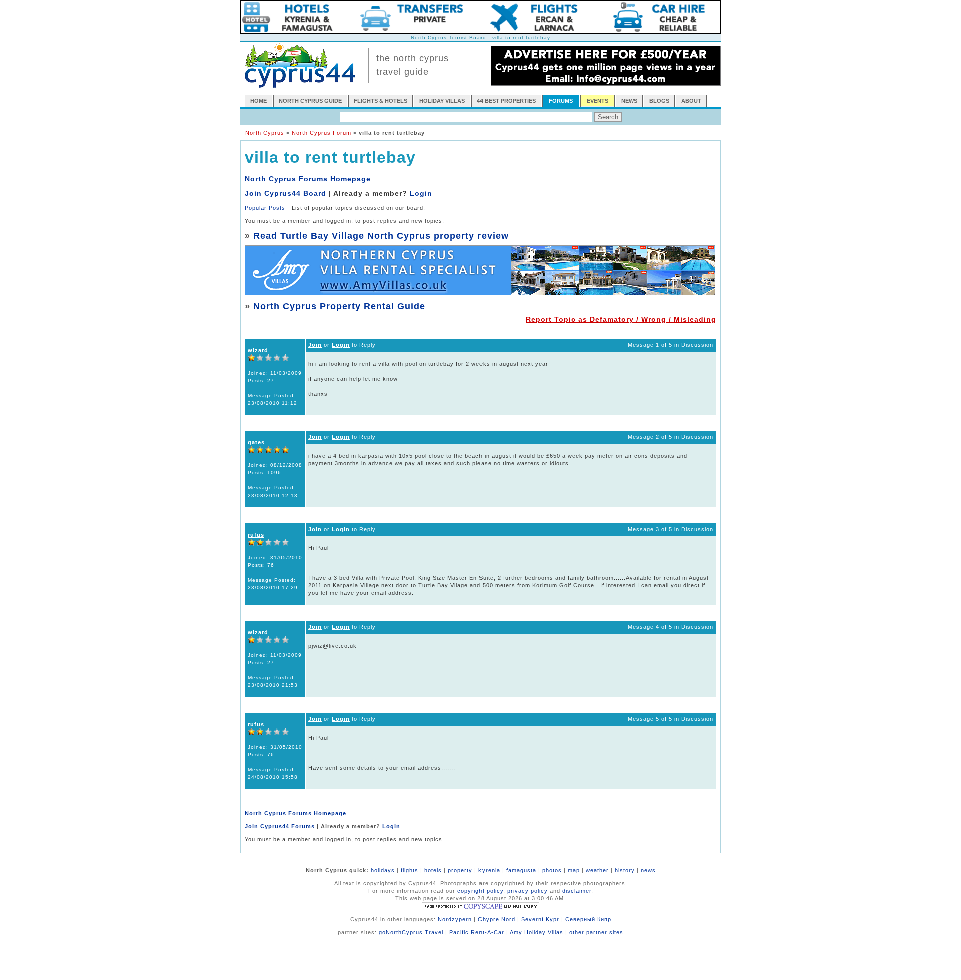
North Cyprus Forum (321, 133)
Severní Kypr (540, 919)
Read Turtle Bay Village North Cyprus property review (381, 236)
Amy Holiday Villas (536, 932)
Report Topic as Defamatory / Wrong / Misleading (621, 319)
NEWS (629, 101)
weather (597, 870)
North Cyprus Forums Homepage (308, 179)
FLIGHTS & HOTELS (380, 101)
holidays (383, 870)
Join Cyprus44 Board (285, 193)
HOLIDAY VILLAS (442, 101)
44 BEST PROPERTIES (506, 101)
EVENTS (597, 101)
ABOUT (691, 101)
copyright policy (480, 891)
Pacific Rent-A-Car (476, 932)
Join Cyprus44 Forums (280, 826)
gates (256, 442)
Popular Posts (265, 208)
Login (421, 193)
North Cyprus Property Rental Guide (339, 306)
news (648, 870)
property (460, 870)
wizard (258, 350)
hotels (433, 870)
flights (409, 870)
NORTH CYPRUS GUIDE (310, 101)
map (574, 870)
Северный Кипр (588, 919)
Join (315, 345)
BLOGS (659, 101)
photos (552, 870)
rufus (256, 535)
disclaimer (576, 891)
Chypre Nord (496, 919)
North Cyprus (264, 133)
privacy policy (527, 891)
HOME (258, 101)
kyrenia (489, 870)
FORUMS (561, 101)
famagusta (521, 870)
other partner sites (596, 932)
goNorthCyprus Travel (411, 932)
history (625, 870)
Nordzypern (455, 919)
